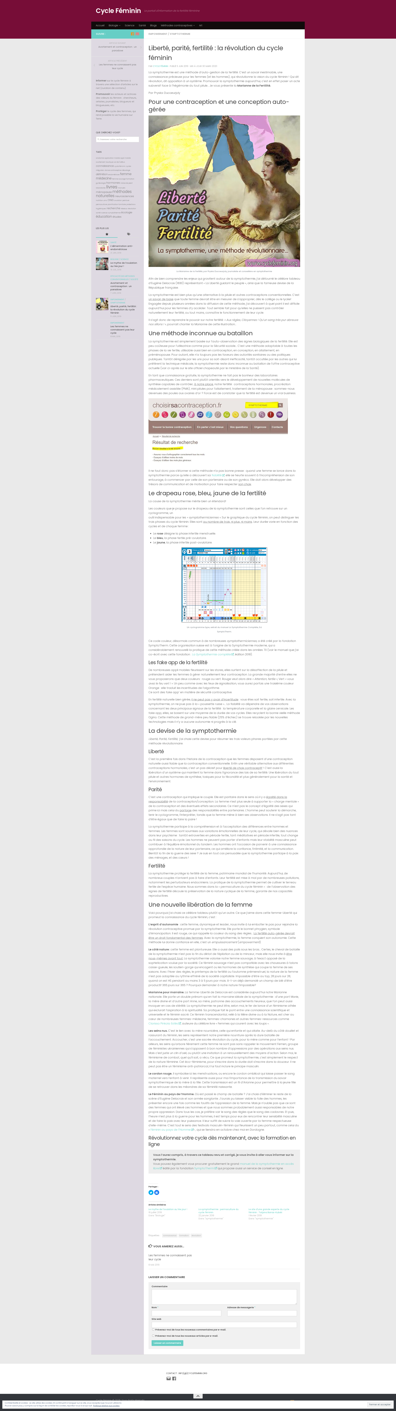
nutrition (99, 200)
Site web (156, 1319)
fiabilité (217, 475)
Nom (155, 1307)
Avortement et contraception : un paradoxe (121, 286)
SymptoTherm (204, 1168)
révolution (196, 1235)
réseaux (124, 208)
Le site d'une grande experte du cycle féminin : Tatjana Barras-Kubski (269, 1211)
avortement (100, 162)
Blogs (153, 25)
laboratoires (101, 188)
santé (98, 213)
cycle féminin (119, 166)
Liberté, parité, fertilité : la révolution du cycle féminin (123, 309)
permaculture (101, 204)
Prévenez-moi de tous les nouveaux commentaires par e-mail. (190, 1329)
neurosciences (124, 196)
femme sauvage (119, 179)
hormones (113, 183)
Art (200, 25)
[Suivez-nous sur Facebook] (132, 34)
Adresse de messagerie (241, 1307)
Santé (142, 25)
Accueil (100, 25)
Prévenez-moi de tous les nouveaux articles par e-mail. (186, 1335)
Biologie (113, 25)
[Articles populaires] (107, 234)
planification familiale (117, 204)
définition (102, 174)
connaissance (169, 1235)
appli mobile (125, 158)
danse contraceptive (113, 170)
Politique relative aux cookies (106, 1405)
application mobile (112, 158)
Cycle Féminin (118, 10)
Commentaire (160, 1286)
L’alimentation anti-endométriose (121, 247)
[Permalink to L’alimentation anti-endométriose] (102, 247)
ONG (111, 200)
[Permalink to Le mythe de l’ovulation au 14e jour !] (102, 264)
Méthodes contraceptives (176, 25)
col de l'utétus (119, 162)
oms (105, 200)
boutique (109, 162)
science (104, 213)
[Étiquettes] (128, 234)
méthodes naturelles (114, 193)
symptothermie (180, 34)
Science (129, 25)
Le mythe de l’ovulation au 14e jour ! (123, 264)
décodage (126, 170)
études (117, 217)
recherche (113, 208)
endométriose (113, 174)
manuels (121, 188)
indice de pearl (127, 183)
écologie (126, 212)
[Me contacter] (137, 34)
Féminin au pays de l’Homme (170, 1130)
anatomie (100, 158)
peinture (125, 200)
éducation (104, 216)
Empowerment (157, 34)
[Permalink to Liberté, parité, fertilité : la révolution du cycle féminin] (102, 304)
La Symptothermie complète (211, 654)
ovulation (118, 200)
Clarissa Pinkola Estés (163, 1023)
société (134, 279)
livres (111, 187)
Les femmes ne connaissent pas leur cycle (122, 329)
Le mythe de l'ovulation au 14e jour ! (167, 1209)
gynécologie (101, 183)
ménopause (104, 192)
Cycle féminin (160, 66)
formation (184, 1235)
